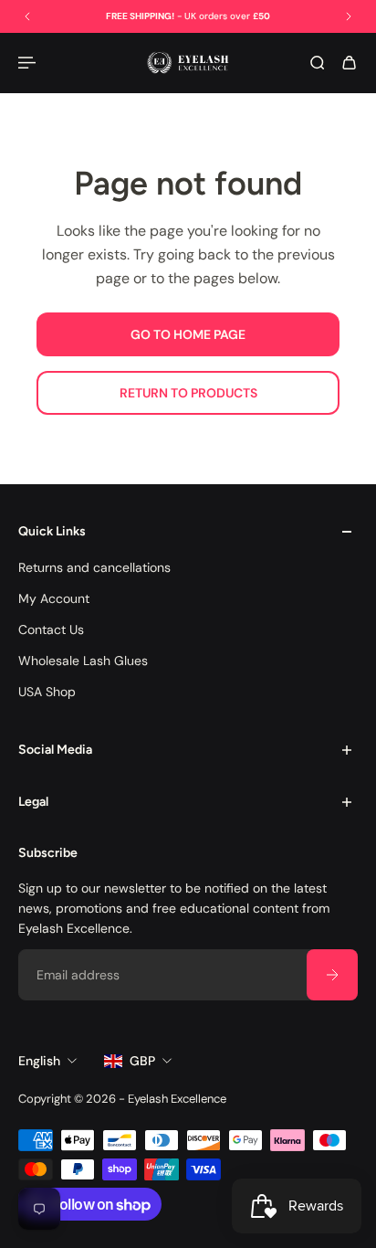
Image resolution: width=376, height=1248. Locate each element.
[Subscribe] (332, 974)
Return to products (188, 393)
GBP (142, 1060)
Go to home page (188, 334)
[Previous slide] (27, 16)
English (39, 1060)
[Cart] (349, 62)
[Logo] (188, 62)
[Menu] (29, 62)
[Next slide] (348, 16)
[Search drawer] (317, 62)
